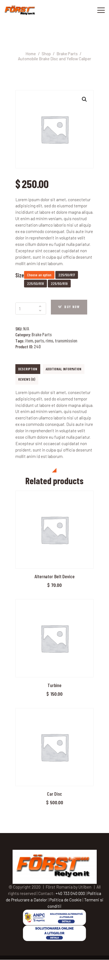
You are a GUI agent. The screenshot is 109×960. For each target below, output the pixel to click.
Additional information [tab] (63, 369)
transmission (66, 340)
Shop (46, 53)
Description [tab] (27, 369)
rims (49, 340)
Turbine (54, 685)
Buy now (72, 306)
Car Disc (54, 793)
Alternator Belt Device (54, 576)
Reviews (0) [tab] (26, 379)
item (29, 340)
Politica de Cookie (65, 899)
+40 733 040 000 (70, 893)
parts (39, 340)
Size (19, 275)
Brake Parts (67, 53)
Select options (54, 530)
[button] (84, 99)
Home (30, 53)
